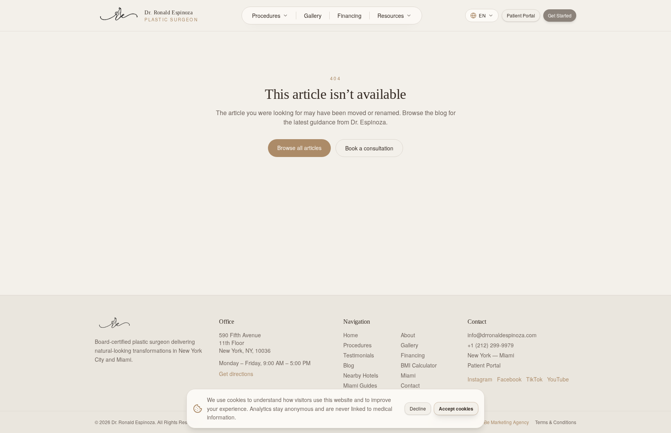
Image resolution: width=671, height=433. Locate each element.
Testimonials (358, 355)
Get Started (560, 15)
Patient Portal (521, 15)
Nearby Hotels (360, 375)
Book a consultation (369, 148)
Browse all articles (299, 148)
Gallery (313, 15)
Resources (390, 15)
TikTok (534, 379)
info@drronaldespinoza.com (502, 335)
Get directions (236, 374)
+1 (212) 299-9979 (491, 345)
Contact (410, 385)
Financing (349, 15)
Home (350, 335)
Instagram (480, 379)
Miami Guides (360, 385)
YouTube (558, 379)
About (408, 335)
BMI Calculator (419, 365)
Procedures (266, 15)
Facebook (509, 379)
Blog (348, 365)
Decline (418, 408)
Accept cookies (456, 408)
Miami (408, 375)
